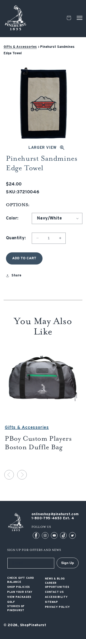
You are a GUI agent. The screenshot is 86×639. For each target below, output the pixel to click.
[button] (79, 18)
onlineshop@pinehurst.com (55, 514)
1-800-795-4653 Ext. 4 (53, 518)
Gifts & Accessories (20, 47)
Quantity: (16, 238)
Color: (12, 218)
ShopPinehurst (33, 625)
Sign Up (67, 563)
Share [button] (16, 275)
